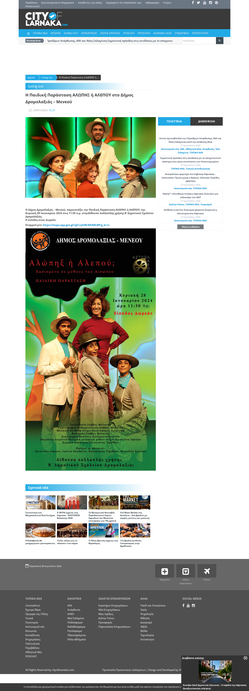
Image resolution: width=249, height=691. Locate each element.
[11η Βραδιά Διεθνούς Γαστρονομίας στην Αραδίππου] (135, 530)
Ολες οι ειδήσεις (190, 226)
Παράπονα (31, 2)
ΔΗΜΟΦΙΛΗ (206, 121)
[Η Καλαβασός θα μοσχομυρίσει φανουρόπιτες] (40, 530)
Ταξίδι (143, 626)
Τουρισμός (206, 204)
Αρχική (31, 77)
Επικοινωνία (32, 6)
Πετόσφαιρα (74, 631)
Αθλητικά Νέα (193, 149)
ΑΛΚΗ (70, 614)
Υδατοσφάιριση (76, 635)
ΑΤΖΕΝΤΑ (56, 33)
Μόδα (143, 631)
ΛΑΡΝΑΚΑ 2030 (162, 33)
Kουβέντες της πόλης (90, 2)
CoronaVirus (32, 605)
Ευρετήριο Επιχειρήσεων (113, 605)
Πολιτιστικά (32, 643)
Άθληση (145, 618)
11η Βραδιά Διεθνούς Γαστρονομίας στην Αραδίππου (130, 543)
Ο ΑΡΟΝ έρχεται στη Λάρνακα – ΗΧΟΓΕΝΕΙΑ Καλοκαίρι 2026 (68, 515)
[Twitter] (199, 3)
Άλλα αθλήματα (76, 639)
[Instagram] (211, 3)
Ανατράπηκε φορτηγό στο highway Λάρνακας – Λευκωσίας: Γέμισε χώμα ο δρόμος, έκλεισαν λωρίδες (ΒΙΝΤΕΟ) (190, 178)
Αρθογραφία (152, 2)
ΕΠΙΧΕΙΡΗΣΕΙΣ (89, 33)
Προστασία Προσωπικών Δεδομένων (124, 670)
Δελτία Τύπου (176, 204)
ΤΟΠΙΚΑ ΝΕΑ (40, 33)
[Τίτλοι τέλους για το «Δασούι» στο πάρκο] (72, 530)
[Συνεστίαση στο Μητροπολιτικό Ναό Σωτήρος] (40, 502)
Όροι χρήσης (217, 687)
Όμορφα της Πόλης (36, 614)
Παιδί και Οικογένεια (152, 605)
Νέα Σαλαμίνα (75, 618)
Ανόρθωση (208, 149)
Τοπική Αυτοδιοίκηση (198, 168)
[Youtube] (205, 3)
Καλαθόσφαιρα (76, 626)
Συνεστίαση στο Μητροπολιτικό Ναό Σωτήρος (40, 514)
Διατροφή (146, 622)
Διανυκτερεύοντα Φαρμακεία (57, 2)
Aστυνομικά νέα (170, 149)
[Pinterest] (217, 3)
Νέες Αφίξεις (105, 614)
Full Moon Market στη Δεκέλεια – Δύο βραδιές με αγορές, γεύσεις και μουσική (134, 515)
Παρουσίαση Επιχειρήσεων (114, 626)
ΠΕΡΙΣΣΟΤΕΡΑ (200, 33)
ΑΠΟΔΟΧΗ (200, 687)
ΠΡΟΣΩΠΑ (144, 33)
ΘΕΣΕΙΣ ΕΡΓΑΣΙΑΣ (110, 33)
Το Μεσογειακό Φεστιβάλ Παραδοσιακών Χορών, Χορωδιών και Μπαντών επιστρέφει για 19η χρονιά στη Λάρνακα (102, 518)
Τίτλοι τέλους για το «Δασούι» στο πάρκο (67, 542)
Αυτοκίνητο (147, 639)
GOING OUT (71, 33)
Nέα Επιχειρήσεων (109, 609)
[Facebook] (194, 3)
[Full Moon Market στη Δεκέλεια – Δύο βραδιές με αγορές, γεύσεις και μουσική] (135, 502)
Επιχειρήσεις (32, 639)
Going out (47, 77)
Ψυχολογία (146, 614)
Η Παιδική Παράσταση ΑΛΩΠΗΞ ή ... (79, 77)
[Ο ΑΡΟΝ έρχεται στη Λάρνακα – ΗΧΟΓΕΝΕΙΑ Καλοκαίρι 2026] (72, 502)
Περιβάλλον (32, 647)
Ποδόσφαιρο (75, 622)
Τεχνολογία (147, 635)
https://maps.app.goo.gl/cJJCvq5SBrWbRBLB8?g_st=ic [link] (76, 225)
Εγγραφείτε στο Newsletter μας (123, 2)
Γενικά (29, 618)
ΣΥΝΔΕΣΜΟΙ (182, 33)
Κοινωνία (30, 631)
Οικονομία (31, 622)
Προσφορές (105, 622)
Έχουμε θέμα (32, 609)
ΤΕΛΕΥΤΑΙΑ (174, 121)
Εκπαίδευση (32, 635)
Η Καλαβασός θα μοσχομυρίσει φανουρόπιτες (40, 542)
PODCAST (129, 33)
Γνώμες (167, 2)
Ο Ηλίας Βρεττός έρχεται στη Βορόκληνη (103, 542)
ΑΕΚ (182, 149)
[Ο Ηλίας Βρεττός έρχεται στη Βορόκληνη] (104, 530)
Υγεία (143, 609)
